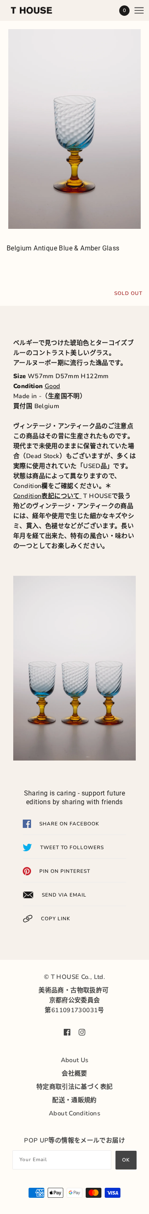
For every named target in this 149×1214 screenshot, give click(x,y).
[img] (67, 1031)
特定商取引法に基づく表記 (74, 1087)
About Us (75, 1060)
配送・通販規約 (74, 1100)
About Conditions (74, 1113)
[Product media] (74, 129)
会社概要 (74, 1073)
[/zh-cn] (40, 10)
